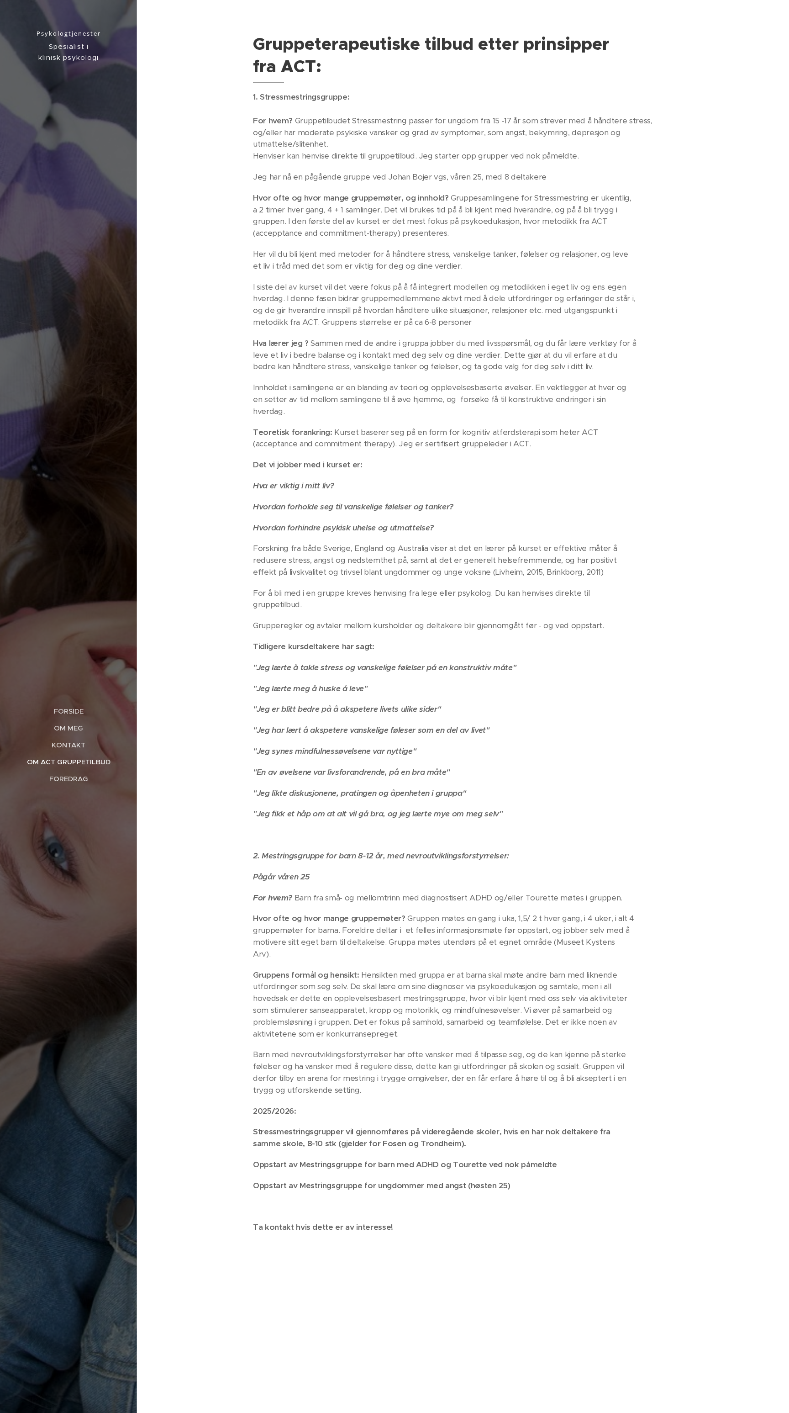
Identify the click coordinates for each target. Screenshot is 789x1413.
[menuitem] (68, 711)
